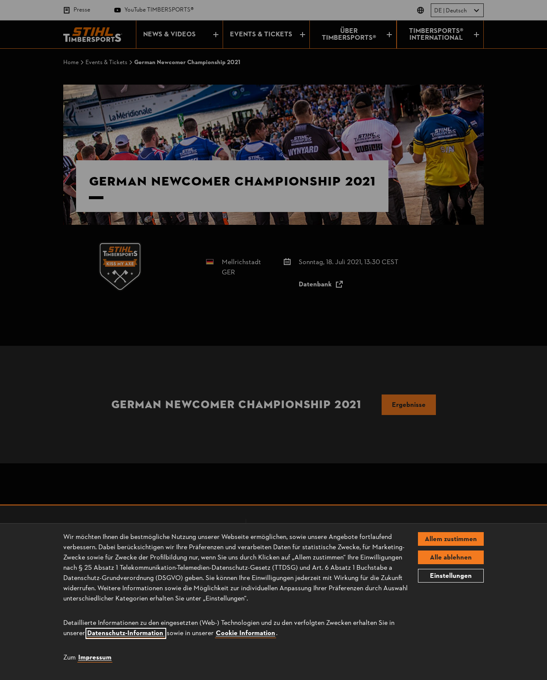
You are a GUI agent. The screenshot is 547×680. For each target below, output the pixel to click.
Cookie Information (245, 633)
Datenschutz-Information (126, 633)
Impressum (95, 657)
